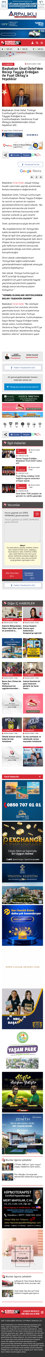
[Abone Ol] (30, 171)
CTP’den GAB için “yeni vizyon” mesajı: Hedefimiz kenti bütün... (27, 1165)
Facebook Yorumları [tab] (28, 574)
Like (16, 155)
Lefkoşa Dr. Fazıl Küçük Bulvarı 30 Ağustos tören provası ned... (27, 1282)
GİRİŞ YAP (37, 514)
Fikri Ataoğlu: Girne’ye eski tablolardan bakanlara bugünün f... (28, 1176)
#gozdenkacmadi (32, 357)
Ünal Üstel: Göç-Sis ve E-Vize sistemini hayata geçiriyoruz (26, 1292)
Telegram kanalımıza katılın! (24, 387)
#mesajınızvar (15, 358)
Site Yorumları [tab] (12, 573)
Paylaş (26, 155)
